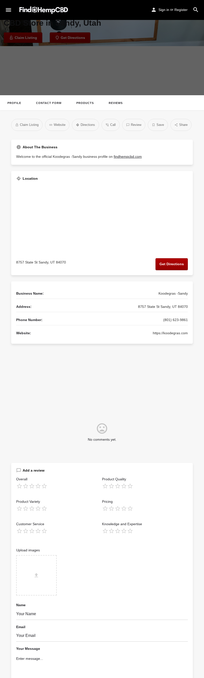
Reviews (116, 102)
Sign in (163, 10)
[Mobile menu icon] (8, 10)
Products (85, 102)
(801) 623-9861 (175, 320)
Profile (14, 102)
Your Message (28, 649)
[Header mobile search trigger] (196, 9)
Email (20, 627)
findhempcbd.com (128, 157)
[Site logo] (44, 10)
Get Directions (171, 264)
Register (181, 10)
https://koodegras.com (170, 333)
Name (21, 605)
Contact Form (48, 102)
